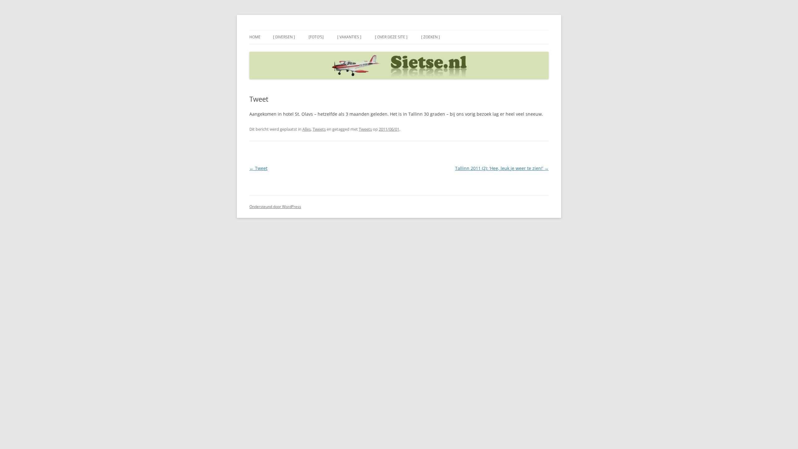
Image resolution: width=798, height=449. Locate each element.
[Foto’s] (316, 37)
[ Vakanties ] (349, 37)
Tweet (258, 168)
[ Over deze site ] (391, 37)
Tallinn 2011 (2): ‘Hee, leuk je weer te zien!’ (502, 168)
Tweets (319, 129)
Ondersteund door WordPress (275, 206)
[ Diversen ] (284, 37)
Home (255, 37)
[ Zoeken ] (430, 37)
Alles (306, 129)
